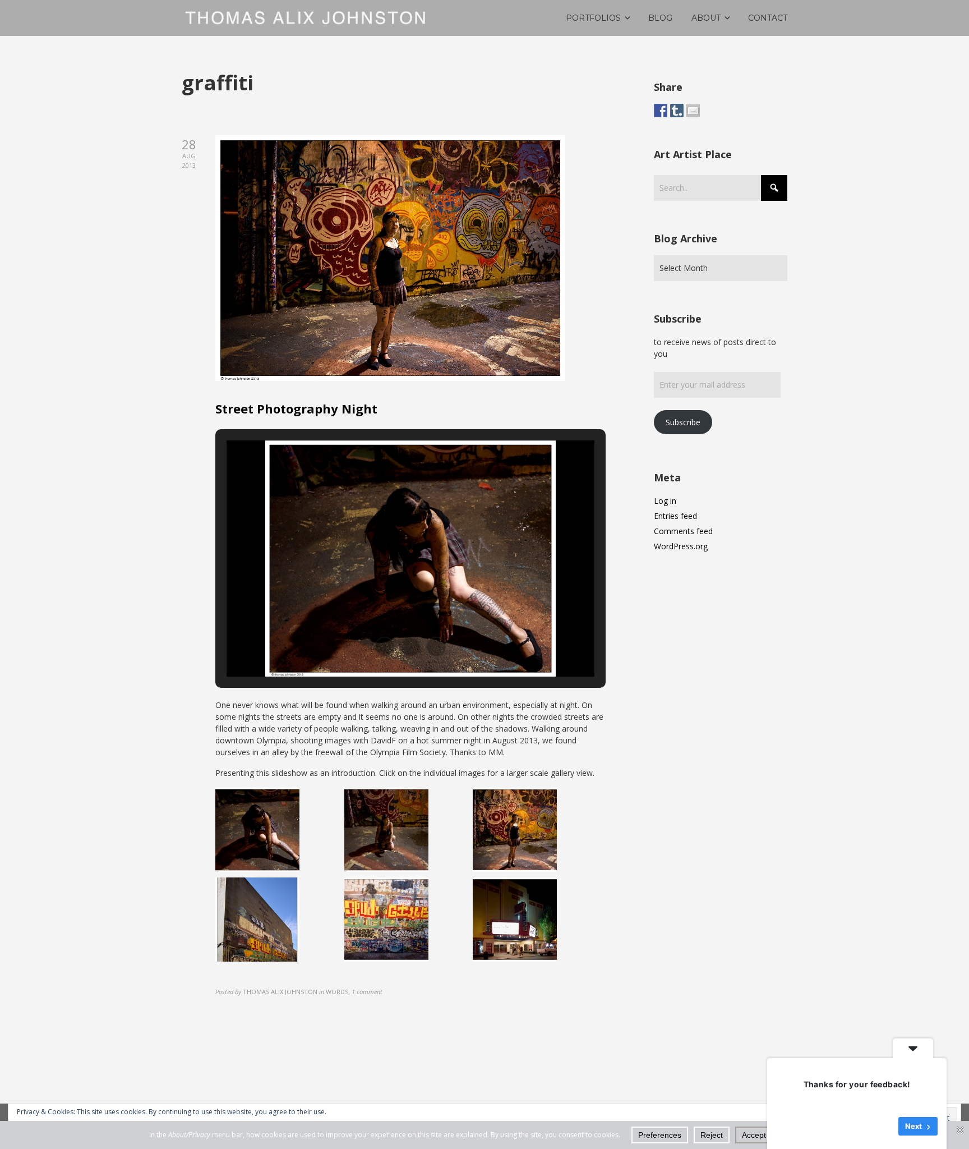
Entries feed (675, 516)
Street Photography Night (296, 408)
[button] (385, 647)
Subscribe (683, 422)
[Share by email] (693, 110)
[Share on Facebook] (660, 110)
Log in (665, 500)
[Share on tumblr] (677, 110)
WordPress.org (681, 546)
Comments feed (683, 531)
